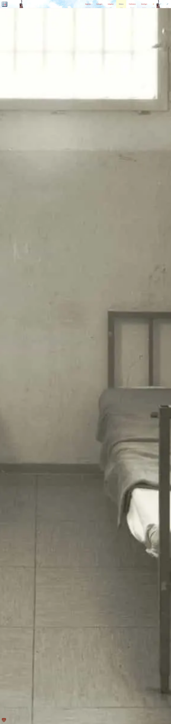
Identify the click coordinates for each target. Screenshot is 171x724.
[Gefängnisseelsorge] (4, 4)
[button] (4, 720)
